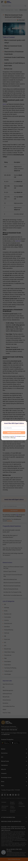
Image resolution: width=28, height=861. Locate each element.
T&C (15, 436)
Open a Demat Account (14, 432)
